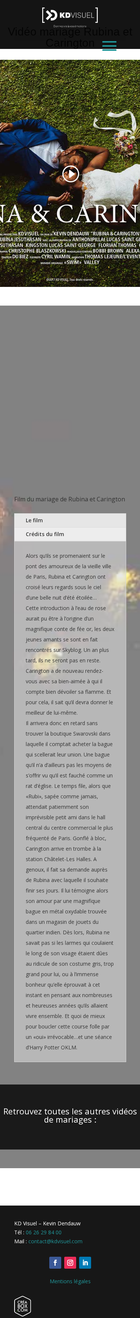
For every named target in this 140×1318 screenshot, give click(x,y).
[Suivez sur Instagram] (70, 1263)
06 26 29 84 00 (44, 1232)
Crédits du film (45, 534)
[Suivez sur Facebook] (55, 1263)
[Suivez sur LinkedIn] (85, 1263)
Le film (34, 520)
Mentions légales (70, 1281)
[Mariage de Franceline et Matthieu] (70, 410)
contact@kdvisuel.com (55, 1241)
